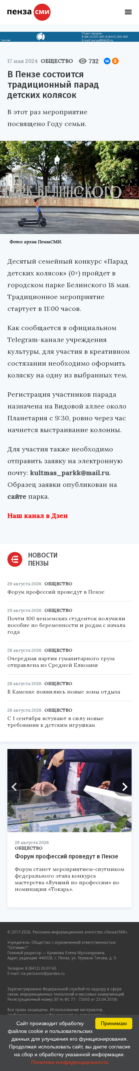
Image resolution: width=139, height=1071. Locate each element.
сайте (16, 496)
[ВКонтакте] (107, 61)
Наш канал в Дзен (37, 515)
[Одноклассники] (115, 61)
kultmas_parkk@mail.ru (69, 472)
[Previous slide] (16, 787)
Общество (57, 61)
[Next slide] (122, 787)
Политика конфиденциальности (69, 1062)
